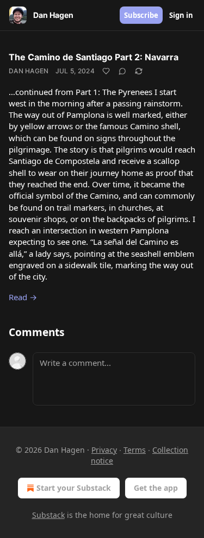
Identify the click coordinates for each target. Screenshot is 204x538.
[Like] (106, 71)
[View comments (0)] (122, 71)
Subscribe (141, 15)
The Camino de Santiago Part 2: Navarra (93, 57)
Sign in (181, 15)
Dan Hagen (29, 71)
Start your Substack (73, 488)
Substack (48, 515)
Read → (23, 297)
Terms (134, 450)
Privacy (104, 450)
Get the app (156, 488)
